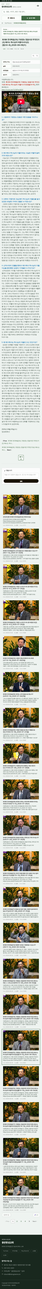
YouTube (5, 1251)
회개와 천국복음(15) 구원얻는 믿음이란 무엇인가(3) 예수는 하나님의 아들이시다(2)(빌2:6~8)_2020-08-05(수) (20, 42)
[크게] (33, 56)
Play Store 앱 (25, 1251)
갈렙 (4, 49)
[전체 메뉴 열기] (38, 5)
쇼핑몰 (34, 1251)
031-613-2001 (9, 1268)
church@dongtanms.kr (12, 1274)
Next (34, 1221)
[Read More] (21, 510)
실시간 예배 (32, 18)
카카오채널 (14, 1251)
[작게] (37, 56)
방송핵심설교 (8, 23)
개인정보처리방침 (6, 1285)
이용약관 (13, 1285)
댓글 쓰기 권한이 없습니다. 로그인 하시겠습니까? (20, 475)
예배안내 (12, 18)
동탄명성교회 (15, 1271)
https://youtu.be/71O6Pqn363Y (12, 90)
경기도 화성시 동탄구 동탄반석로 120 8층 (17, 1265)
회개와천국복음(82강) (20, 23)
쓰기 (37, 1215)
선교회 (4, 1255)
